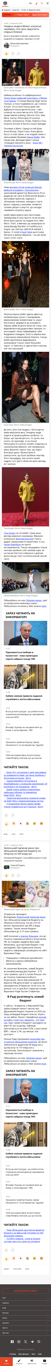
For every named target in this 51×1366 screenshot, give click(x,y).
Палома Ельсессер (13, 145)
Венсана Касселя (24, 538)
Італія (21, 834)
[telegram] (32, 1341)
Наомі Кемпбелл (12, 544)
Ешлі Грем (26, 232)
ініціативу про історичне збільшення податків (24, 1040)
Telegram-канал (34, 600)
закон (27, 1269)
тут (44, 606)
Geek (40, 1354)
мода (6, 834)
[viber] (38, 1341)
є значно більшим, (29, 936)
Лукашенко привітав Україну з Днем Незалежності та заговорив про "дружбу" (25, 743)
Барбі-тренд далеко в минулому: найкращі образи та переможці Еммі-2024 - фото (22, 792)
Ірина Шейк (33, 137)
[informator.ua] (5, 3)
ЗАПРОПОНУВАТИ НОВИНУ (25, 1291)
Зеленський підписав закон (31, 917)
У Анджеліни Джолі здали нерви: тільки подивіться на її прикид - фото (23, 805)
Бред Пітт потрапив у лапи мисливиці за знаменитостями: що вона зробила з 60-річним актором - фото (25, 775)
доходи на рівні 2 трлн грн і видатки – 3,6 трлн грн (25, 1020)
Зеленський (17, 1269)
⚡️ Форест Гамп (21, 15)
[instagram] (18, 1341)
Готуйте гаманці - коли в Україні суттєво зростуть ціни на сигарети (22, 1240)
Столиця (12, 1354)
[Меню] (47, 3)
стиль (13, 834)
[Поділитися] (12, 53)
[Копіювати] (18, 53)
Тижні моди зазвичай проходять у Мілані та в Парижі (25, 99)
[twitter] (25, 1341)
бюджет (6, 1269)
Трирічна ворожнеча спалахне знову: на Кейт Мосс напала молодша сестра (25, 799)
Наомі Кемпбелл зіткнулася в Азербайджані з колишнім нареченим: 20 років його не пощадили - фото (25, 783)
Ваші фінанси (24, 1354)
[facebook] (12, 1341)
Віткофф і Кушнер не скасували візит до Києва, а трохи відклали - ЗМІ (24, 728)
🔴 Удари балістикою (38, 15)
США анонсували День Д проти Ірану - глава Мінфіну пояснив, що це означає (24, 756)
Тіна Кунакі (9, 533)
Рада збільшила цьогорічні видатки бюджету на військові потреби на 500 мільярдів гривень (24, 1233)
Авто (33, 1354)
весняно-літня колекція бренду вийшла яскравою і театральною (23, 189)
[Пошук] (42, 3)
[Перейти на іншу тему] (36, 3)
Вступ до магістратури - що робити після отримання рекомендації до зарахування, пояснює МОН (25, 714)
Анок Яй (37, 142)
